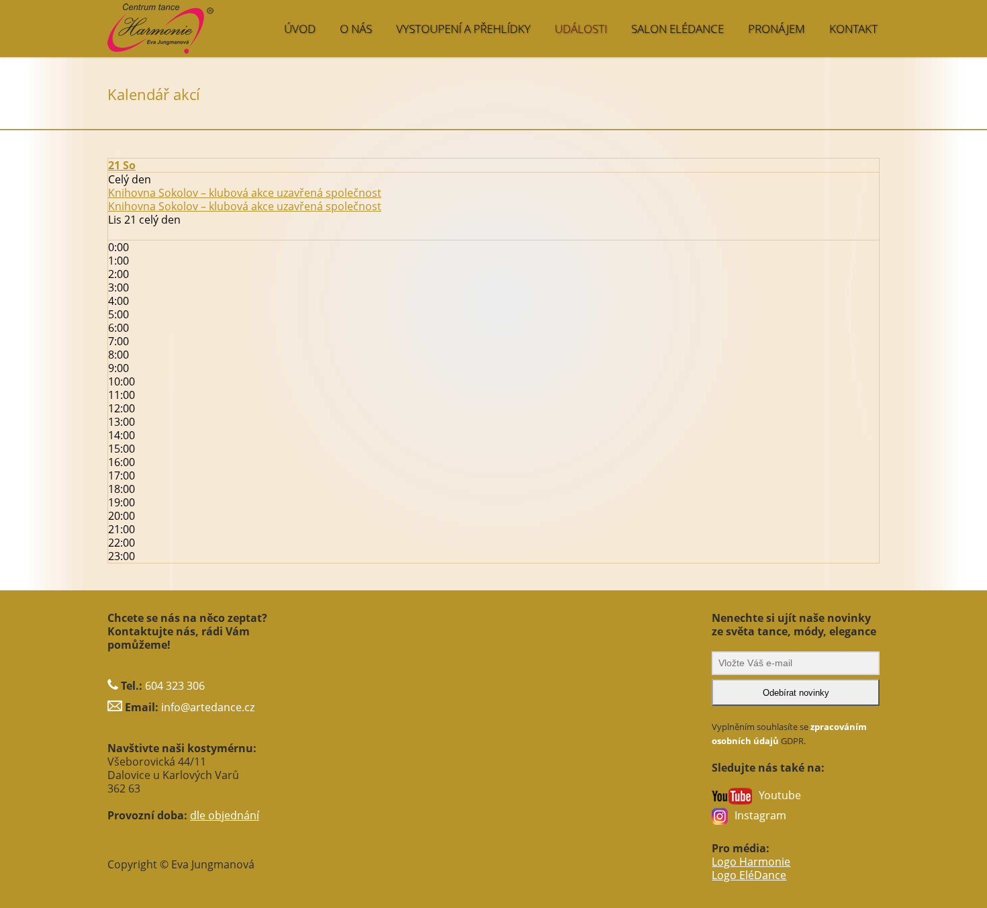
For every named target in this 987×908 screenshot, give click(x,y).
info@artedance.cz (207, 707)
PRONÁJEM (776, 28)
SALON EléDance (677, 28)
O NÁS (356, 28)
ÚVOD (300, 28)
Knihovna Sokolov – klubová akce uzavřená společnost (244, 206)
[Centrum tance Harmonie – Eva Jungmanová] (215, 21)
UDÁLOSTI (581, 28)
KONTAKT (853, 28)
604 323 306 (175, 685)
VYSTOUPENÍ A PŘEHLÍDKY (463, 28)
